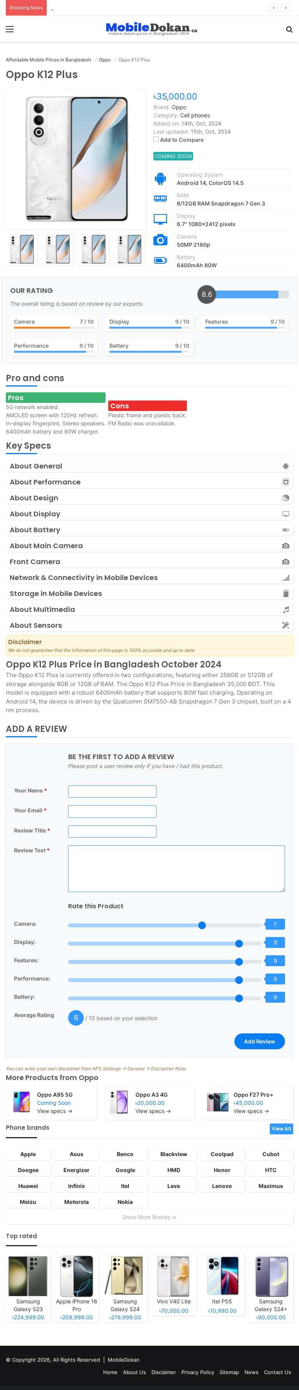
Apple (28, 1154)
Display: (24, 942)
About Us (134, 1372)
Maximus (271, 1186)
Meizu (28, 1201)
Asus (76, 1154)
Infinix (76, 1186)
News (251, 1372)
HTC (271, 1170)
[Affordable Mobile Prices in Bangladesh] (149, 28)
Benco (125, 1154)
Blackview (173, 1154)
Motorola (76, 1201)
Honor (222, 1170)
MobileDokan (123, 1360)
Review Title (32, 830)
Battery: (24, 996)
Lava (173, 1186)
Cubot (270, 1154)
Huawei (28, 1186)
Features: (26, 960)
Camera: (25, 923)
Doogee (28, 1170)
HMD (173, 1170)
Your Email (30, 810)
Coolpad (222, 1154)
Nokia (125, 1201)
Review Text (32, 850)
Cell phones (195, 115)
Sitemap (229, 1372)
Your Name (30, 790)
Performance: (32, 978)
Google (125, 1170)
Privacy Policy (197, 1372)
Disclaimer (163, 1372)
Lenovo (222, 1186)
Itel (125, 1186)
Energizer (76, 1170)
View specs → (54, 1111)
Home (110, 1372)
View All (281, 1128)
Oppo (88, 1077)
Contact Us (277, 1372)
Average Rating (34, 1015)
